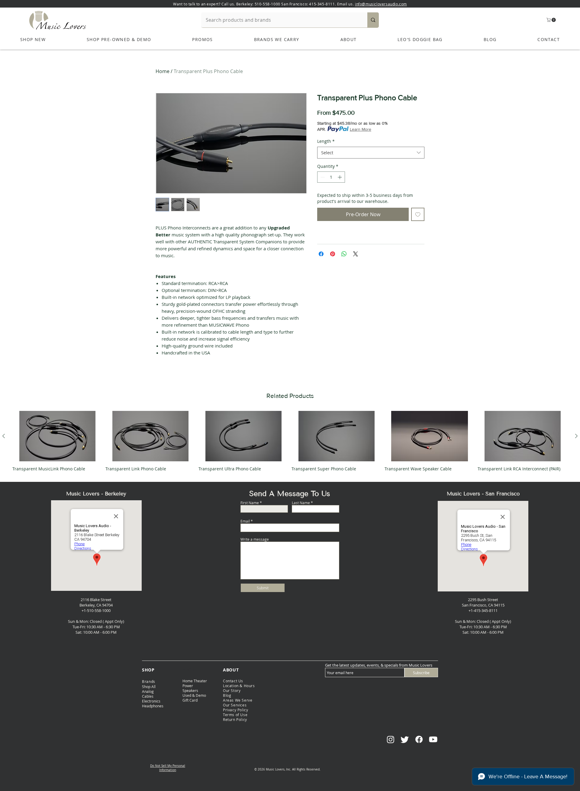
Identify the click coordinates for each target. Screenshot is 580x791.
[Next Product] (576, 436)
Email (245, 521)
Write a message (254, 539)
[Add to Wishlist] (417, 214)
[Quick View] (57, 436)
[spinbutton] (331, 177)
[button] (551, 20)
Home (162, 71)
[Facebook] (419, 739)
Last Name (301, 502)
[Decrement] (322, 177)
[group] (290, 444)
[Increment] (340, 177)
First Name (249, 502)
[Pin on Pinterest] (332, 254)
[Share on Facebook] (321, 254)
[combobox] (370, 153)
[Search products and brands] (373, 19)
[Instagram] (390, 739)
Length (326, 141)
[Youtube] (433, 739)
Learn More (360, 129)
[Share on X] (355, 254)
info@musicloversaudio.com (381, 4)
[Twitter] (405, 739)
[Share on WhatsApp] (344, 254)
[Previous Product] (3, 436)
